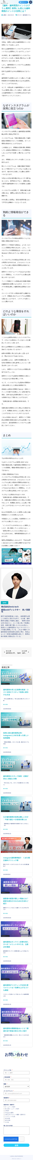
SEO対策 (7, 1118)
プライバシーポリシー (16, 1158)
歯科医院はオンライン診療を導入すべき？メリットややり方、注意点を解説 (15, 944)
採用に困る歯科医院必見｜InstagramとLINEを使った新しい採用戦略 (16, 735)
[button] (4, 602)
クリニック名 (8, 1070)
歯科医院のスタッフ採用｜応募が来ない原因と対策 (15, 777)
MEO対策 (7, 1120)
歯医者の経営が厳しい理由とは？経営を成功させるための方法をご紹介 (15, 901)
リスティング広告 (10, 1116)
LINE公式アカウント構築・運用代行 (15, 1114)
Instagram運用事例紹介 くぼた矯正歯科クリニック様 (16, 858)
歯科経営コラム (27, 15)
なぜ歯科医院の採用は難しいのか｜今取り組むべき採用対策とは (15, 818)
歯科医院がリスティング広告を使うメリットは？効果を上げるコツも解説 (15, 987)
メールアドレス (8, 1091)
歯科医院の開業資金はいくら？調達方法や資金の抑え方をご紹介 (15, 1029)
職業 (5, 1084)
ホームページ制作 (10, 1107)
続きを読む (5, 704)
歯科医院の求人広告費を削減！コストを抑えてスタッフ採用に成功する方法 (15, 692)
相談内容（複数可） (9, 1104)
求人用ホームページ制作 (12, 1109)
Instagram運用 (9, 1112)
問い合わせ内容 (8, 1125)
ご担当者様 (7, 1077)
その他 (7, 1122)
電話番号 (6, 1098)
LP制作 (7, 1111)
